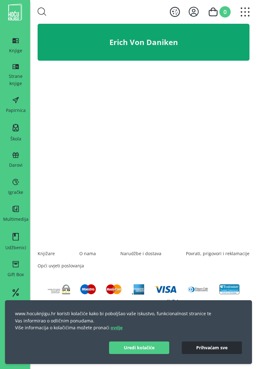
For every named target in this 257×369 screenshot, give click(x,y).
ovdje (117, 328)
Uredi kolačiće (139, 348)
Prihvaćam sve (212, 348)
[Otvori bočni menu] (245, 12)
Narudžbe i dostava (140, 253)
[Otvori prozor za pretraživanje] (42, 11)
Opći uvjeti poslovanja (61, 266)
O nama (87, 253)
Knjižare (46, 253)
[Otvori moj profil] (193, 11)
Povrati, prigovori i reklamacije (217, 253)
